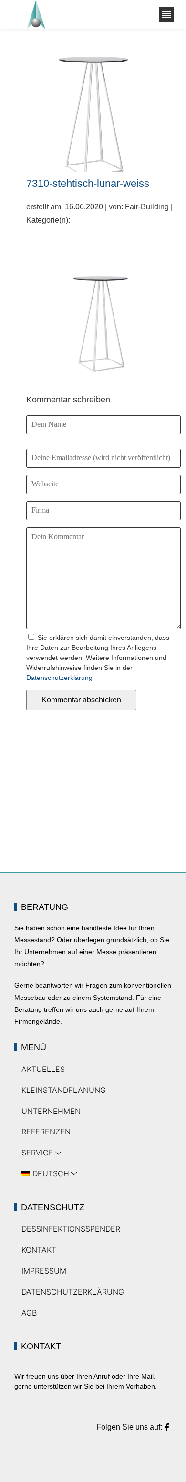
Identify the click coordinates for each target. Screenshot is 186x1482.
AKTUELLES (43, 1069)
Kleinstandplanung (63, 1090)
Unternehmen (51, 1111)
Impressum (43, 1271)
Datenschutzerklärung (59, 677)
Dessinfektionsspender (70, 1229)
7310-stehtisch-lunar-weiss (87, 183)
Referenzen (46, 1131)
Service (37, 1152)
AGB (29, 1312)
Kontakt (38, 1250)
